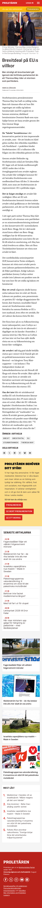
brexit (6, 438)
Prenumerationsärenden (12, 888)
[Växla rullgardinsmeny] (38, 3)
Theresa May (27, 442)
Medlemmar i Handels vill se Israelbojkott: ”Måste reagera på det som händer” (20, 797)
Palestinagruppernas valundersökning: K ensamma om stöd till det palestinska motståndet (16, 582)
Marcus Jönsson (9, 88)
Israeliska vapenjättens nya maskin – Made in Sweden (15, 569)
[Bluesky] (25, 453)
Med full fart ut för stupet (16, 603)
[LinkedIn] (15, 453)
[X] (9, 453)
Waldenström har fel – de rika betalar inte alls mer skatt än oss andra (16, 556)
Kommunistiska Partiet (27, 867)
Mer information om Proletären (15, 893)
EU (28, 438)
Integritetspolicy (9, 891)
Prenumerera (33, 9)
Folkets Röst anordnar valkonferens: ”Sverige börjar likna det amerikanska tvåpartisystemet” (20, 834)
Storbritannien (10, 442)
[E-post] (30, 453)
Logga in (29, 3)
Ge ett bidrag (13, 517)
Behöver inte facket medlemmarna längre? (14, 594)
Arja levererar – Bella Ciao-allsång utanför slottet (19, 805)
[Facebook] (4, 453)
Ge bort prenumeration (19, 511)
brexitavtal (18, 438)
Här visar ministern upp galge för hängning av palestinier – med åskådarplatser (15, 624)
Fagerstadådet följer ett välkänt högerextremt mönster (15, 544)
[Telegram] (20, 453)
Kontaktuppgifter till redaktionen (15, 886)
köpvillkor (22, 891)
